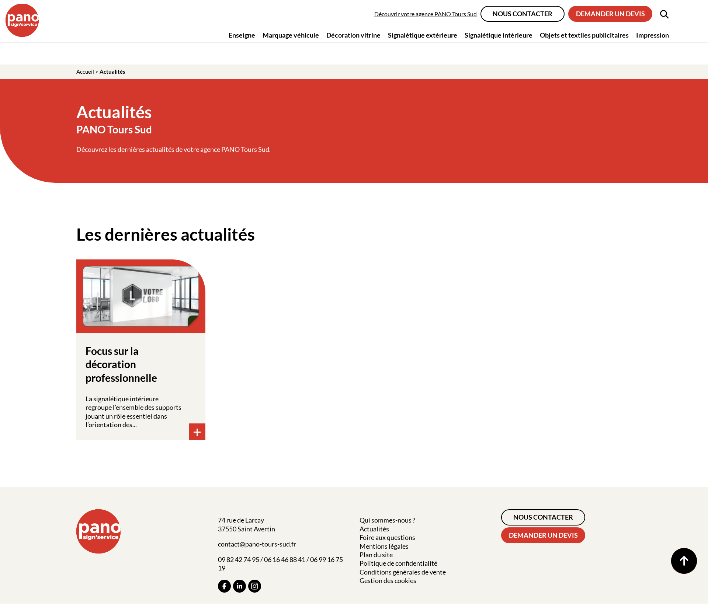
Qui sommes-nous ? (387, 520)
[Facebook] (224, 586)
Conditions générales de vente (403, 572)
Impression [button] (652, 35)
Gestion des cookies (388, 580)
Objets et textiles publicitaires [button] (584, 35)
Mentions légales (384, 546)
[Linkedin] (239, 586)
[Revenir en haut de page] (684, 561)
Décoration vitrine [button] (353, 35)
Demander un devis (610, 14)
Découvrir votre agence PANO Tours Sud (425, 13)
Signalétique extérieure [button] (422, 35)
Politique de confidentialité (398, 563)
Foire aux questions (387, 537)
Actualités (374, 529)
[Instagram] (254, 586)
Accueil (85, 71)
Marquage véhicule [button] (291, 35)
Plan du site (376, 555)
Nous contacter (522, 14)
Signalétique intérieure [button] (498, 35)
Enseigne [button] (242, 35)
